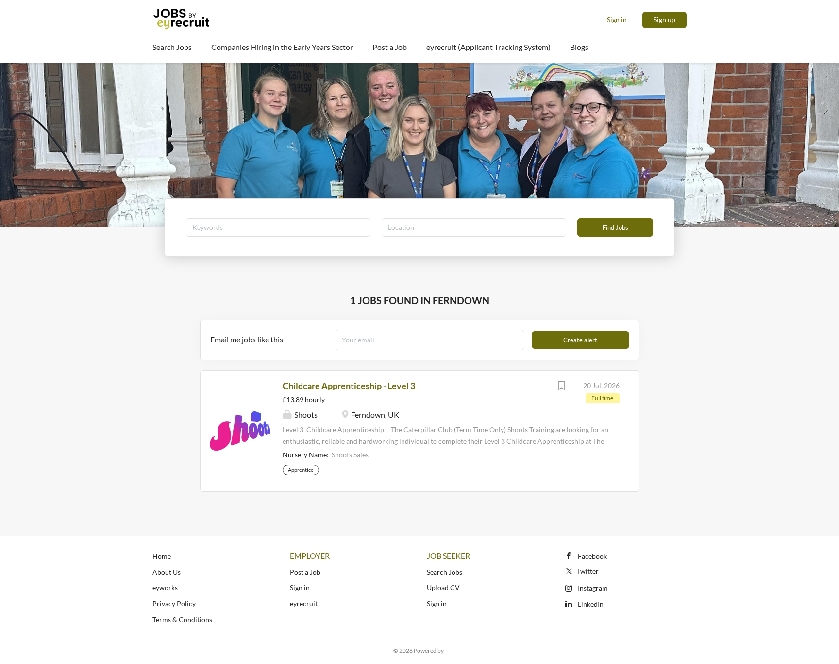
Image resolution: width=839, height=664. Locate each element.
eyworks (165, 587)
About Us (166, 572)
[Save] (562, 387)
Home (161, 556)
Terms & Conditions (182, 619)
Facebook (592, 556)
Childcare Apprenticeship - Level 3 (349, 385)
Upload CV (443, 587)
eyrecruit (304, 603)
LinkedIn (591, 604)
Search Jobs (444, 572)
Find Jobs (615, 227)
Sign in (617, 20)
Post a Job (305, 572)
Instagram (593, 588)
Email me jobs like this (246, 339)
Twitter (588, 571)
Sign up (664, 20)
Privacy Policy (174, 603)
